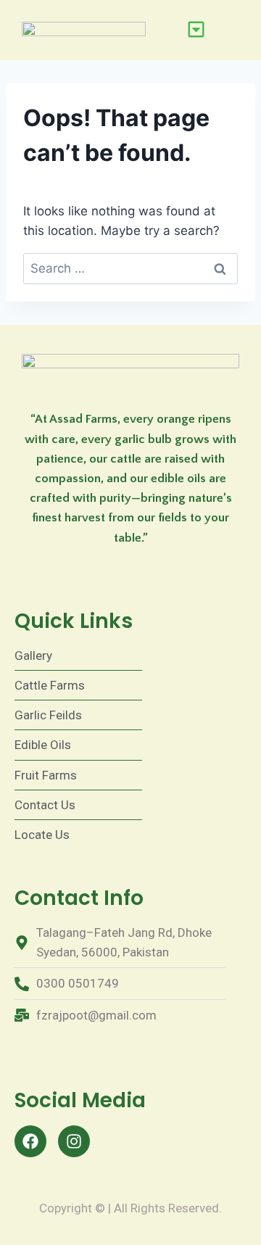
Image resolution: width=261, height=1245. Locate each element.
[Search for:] (130, 268)
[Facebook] (30, 1141)
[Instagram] (74, 1141)
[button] (196, 30)
